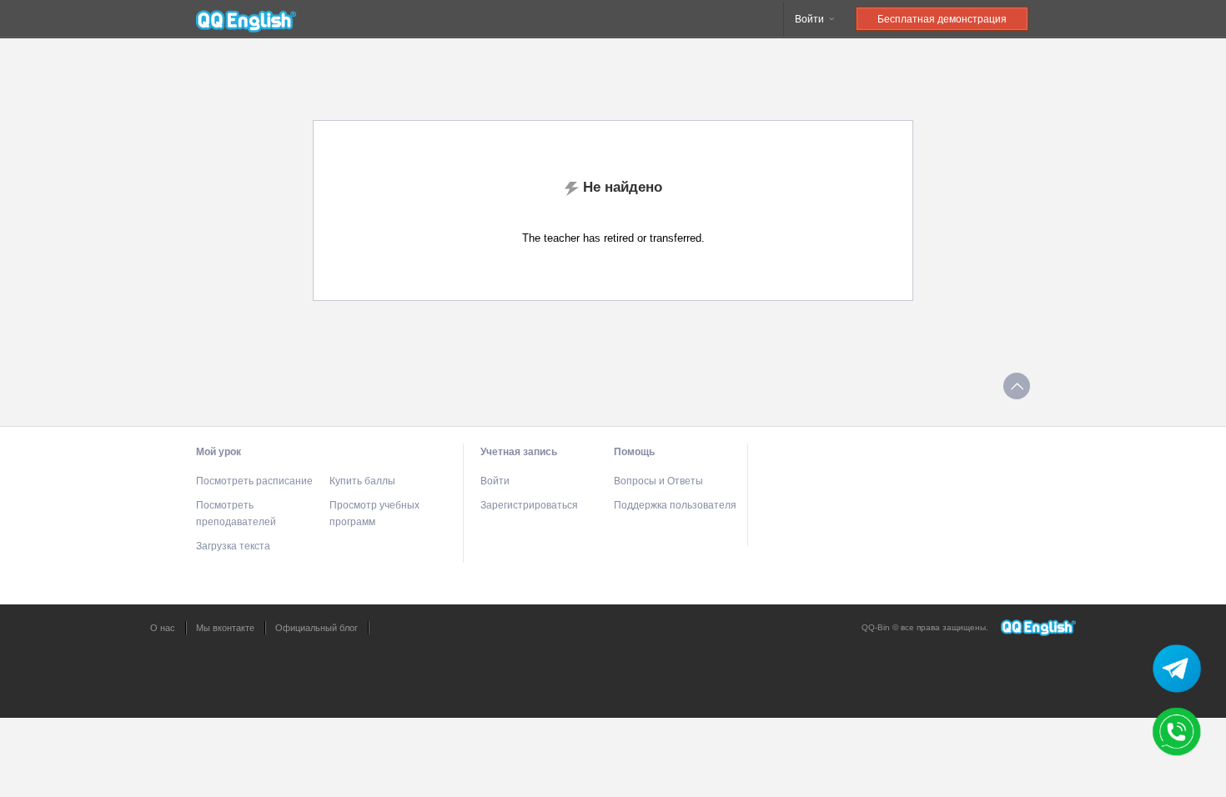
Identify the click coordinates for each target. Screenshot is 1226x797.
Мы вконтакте (225, 628)
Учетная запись (518, 452)
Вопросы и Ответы (658, 481)
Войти (811, 19)
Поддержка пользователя (675, 505)
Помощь (634, 452)
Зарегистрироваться (529, 505)
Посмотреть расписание (254, 481)
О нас (162, 628)
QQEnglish (246, 19)
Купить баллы (362, 481)
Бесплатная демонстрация (942, 19)
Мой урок (218, 452)
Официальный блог (316, 628)
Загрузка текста (233, 546)
